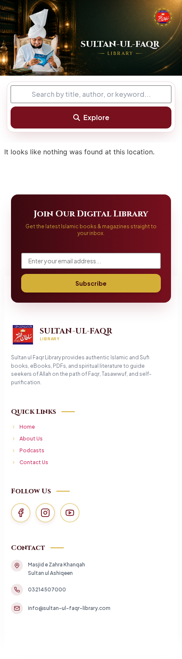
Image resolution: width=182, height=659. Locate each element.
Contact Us (33, 462)
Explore (96, 117)
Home (27, 427)
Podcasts (31, 450)
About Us (31, 438)
